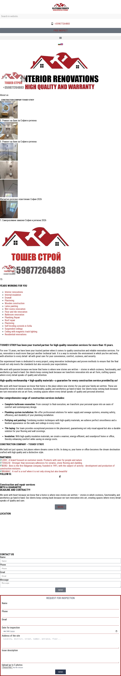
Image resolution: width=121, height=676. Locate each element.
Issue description (10, 650)
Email (2, 572)
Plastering (9, 300)
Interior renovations (14, 292)
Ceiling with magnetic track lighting (21, 331)
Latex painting (11, 306)
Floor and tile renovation (16, 311)
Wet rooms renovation (15, 309)
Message (4, 579)
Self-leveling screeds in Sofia (18, 326)
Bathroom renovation (14, 314)
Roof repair (10, 320)
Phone (3, 564)
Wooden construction (14, 303)
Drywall (8, 297)
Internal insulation (13, 294)
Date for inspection (11, 627)
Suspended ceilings (14, 328)
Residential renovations (15, 334)
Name (3, 557)
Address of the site (11, 635)
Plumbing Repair (12, 317)
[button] (60, 38)
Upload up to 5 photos (12, 665)
